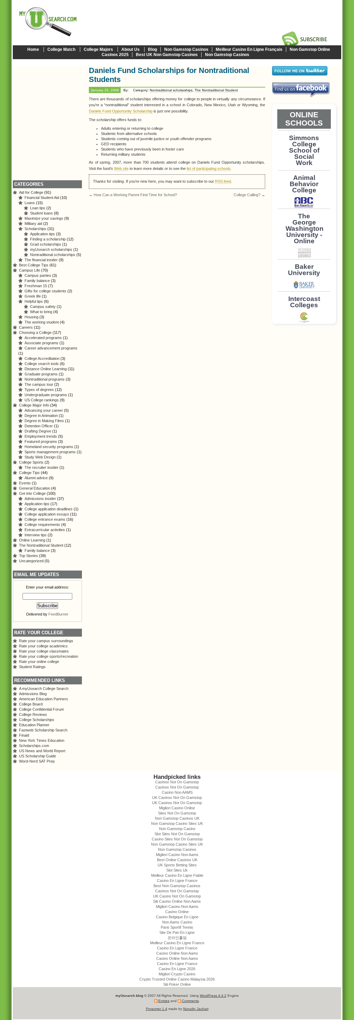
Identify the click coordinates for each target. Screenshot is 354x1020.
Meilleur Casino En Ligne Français (249, 49)
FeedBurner (58, 614)
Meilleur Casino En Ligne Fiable (177, 875)
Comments (190, 1001)
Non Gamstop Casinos (186, 49)
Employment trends (41, 436)
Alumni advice (36, 478)
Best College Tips (33, 265)
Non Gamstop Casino (177, 829)
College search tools (42, 364)
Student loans (41, 213)
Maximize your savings (44, 218)
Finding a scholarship (48, 239)
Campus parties (38, 275)
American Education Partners (43, 699)
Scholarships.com (34, 746)
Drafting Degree (38, 431)
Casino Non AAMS (177, 792)
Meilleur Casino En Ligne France (177, 943)
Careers (26, 327)
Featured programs (41, 441)
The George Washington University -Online (305, 228)
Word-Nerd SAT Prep (37, 761)
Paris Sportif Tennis (177, 927)
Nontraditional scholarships (171, 90)
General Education (34, 488)
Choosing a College (35, 332)
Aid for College (31, 192)
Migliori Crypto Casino (177, 974)
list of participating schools (209, 168)
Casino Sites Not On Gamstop (177, 839)
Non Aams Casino (177, 922)
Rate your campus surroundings (46, 641)
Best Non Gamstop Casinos (177, 886)
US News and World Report (42, 751)
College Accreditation (42, 358)
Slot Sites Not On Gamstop (177, 834)
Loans (30, 203)
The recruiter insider (41, 467)
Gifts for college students (45, 291)
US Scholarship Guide (37, 756)
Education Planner (34, 725)
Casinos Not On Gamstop (177, 782)
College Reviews (33, 714)
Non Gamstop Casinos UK (177, 818)
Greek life (33, 296)
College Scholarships (36, 720)
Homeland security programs (49, 447)
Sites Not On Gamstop (177, 813)
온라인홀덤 (177, 938)
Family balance (37, 281)
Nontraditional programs (45, 379)
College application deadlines (49, 509)
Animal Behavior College (304, 184)
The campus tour (39, 384)
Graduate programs (41, 374)
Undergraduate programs (46, 395)
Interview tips (36, 535)
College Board (31, 704)
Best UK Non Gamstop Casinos (167, 54)
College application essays (47, 514)
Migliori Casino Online (177, 808)
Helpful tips (34, 301)
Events (25, 483)
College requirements (42, 524)
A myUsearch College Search (43, 688)
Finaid (24, 735)
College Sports (31, 462)
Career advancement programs (51, 348)
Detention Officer (39, 426)
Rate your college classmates (44, 651)
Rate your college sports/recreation (48, 656)
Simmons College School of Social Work (304, 150)
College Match (61, 49)
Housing (31, 317)
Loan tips (37, 208)
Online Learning (32, 540)
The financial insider (41, 260)
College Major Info (34, 405)
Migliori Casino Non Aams (177, 855)
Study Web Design (40, 457)
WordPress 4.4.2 (213, 996)
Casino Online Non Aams (177, 953)
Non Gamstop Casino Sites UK (177, 823)
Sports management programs (50, 452)
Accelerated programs (43, 338)
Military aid (33, 223)
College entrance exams (45, 519)
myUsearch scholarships (51, 249)
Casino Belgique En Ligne (177, 917)
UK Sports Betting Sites (177, 865)
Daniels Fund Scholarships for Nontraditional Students (169, 75)
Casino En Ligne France (177, 880)
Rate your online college (39, 661)
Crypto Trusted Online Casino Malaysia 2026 (177, 979)
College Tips (29, 473)
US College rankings (42, 400)
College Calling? (247, 195)
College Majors (98, 49)
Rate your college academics (43, 646)
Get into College (32, 493)
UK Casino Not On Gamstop (177, 896)
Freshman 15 (36, 286)
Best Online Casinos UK (177, 860)
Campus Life (29, 270)
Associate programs (41, 343)
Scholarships (35, 229)
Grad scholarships (45, 244)
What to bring (41, 312)
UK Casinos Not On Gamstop (177, 797)
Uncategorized (31, 561)
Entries (163, 1001)
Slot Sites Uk (177, 870)
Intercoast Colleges (304, 302)
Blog (152, 49)
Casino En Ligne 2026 (177, 969)
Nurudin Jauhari (195, 1009)
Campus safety (43, 306)
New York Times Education (41, 740)
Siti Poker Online (177, 984)
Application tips (42, 234)
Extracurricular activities (45, 530)
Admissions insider (40, 499)
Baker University (304, 269)
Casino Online (177, 912)
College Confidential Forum (41, 709)
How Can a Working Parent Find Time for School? (135, 195)
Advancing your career (44, 410)
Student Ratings (32, 667)
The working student (42, 322)
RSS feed (223, 181)
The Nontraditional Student (216, 90)
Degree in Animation (41, 415)
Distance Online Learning (46, 369)
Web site (121, 168)
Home (33, 49)
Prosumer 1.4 (156, 1009)
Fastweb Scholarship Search (43, 730)
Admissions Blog (33, 694)
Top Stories (28, 556)
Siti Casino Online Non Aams (177, 901)
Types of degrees (39, 390)
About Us (130, 49)
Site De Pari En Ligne (177, 932)
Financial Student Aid (42, 197)
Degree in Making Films (44, 421)
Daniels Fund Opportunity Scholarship (120, 111)
